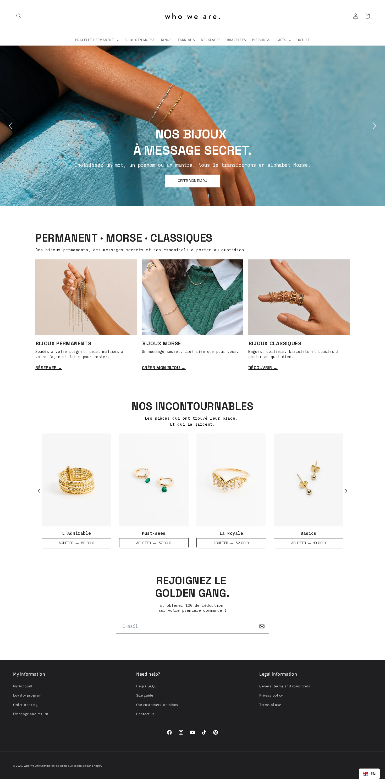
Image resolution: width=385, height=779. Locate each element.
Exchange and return (30, 714)
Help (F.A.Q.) (146, 686)
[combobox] (369, 774)
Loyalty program (27, 695)
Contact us (145, 714)
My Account (23, 686)
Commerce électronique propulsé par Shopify (71, 766)
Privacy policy (271, 695)
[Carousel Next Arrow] (374, 125)
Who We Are (32, 766)
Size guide (144, 695)
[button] (19, 16)
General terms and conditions (284, 686)
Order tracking (25, 705)
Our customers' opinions (157, 705)
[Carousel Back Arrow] (10, 125)
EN (373, 773)
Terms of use (270, 705)
